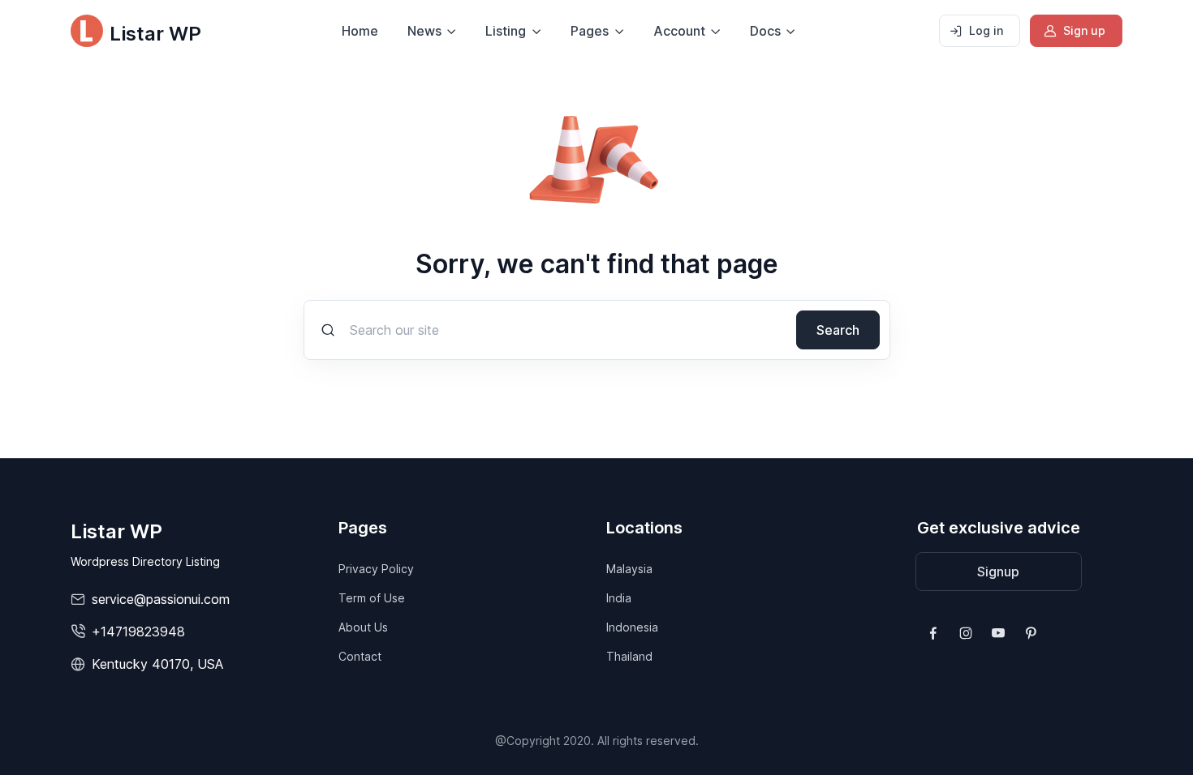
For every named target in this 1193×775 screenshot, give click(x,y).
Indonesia (632, 627)
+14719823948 (138, 631)
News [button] (424, 31)
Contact (359, 656)
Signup (998, 571)
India (618, 598)
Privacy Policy (376, 569)
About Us (363, 627)
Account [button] (679, 31)
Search (837, 330)
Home (360, 31)
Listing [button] (505, 31)
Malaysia (629, 569)
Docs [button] (765, 31)
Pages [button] (590, 31)
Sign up (1084, 30)
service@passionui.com (161, 599)
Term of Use (371, 598)
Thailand (629, 656)
